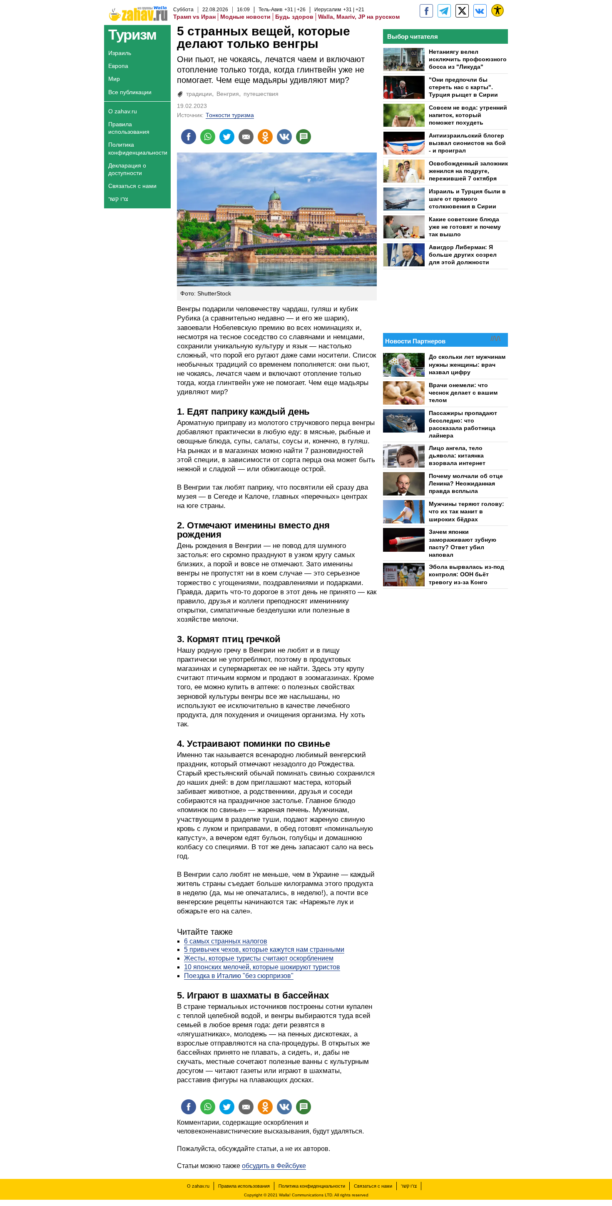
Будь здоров (294, 16)
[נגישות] (497, 10)
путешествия (261, 93)
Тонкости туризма (230, 115)
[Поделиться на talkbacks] (303, 136)
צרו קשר (118, 198)
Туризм (132, 34)
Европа (118, 66)
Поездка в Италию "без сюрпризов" (239, 975)
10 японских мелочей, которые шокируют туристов (262, 967)
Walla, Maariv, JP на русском (359, 16)
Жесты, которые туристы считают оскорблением (258, 958)
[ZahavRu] (462, 11)
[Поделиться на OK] (265, 136)
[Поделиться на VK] (284, 136)
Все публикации (130, 92)
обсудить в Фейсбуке (274, 1165)
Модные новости (245, 16)
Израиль (119, 53)
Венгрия (227, 93)
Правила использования (128, 128)
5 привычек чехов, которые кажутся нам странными (264, 949)
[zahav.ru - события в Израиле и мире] (444, 11)
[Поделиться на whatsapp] (207, 136)
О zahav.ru (122, 111)
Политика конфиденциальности (137, 148)
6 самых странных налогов (225, 941)
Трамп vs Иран (194, 16)
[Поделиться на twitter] (226, 136)
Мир (114, 78)
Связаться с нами (132, 186)
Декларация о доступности (127, 169)
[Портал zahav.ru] (480, 11)
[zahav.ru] (426, 11)
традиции (199, 93)
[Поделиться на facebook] (188, 136)
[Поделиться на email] (246, 136)
